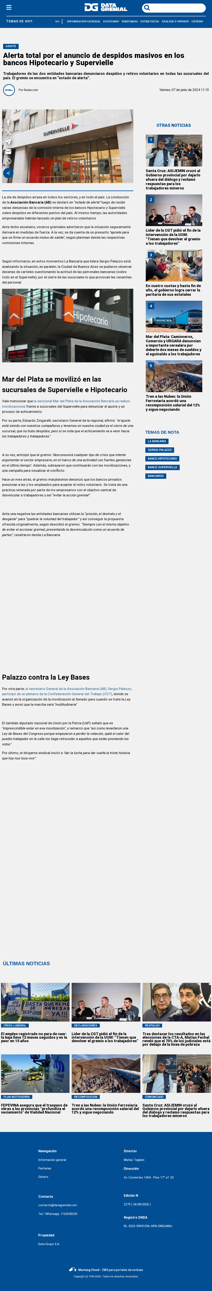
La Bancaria (157, 441)
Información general (52, 1160)
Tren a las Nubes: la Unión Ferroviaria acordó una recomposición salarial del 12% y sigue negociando (173, 403)
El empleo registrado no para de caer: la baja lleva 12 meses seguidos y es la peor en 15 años (34, 1037)
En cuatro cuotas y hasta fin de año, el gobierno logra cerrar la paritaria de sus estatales (173, 290)
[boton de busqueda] (147, 8)
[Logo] (106, 10)
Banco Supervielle (162, 467)
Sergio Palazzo (160, 449)
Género (43, 1177)
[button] (8, 123)
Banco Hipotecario (162, 458)
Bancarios (156, 476)
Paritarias (44, 1168)
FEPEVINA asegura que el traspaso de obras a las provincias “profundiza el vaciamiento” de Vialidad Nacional (34, 1108)
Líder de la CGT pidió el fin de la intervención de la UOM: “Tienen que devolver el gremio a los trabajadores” (173, 237)
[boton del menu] (9, 8)
